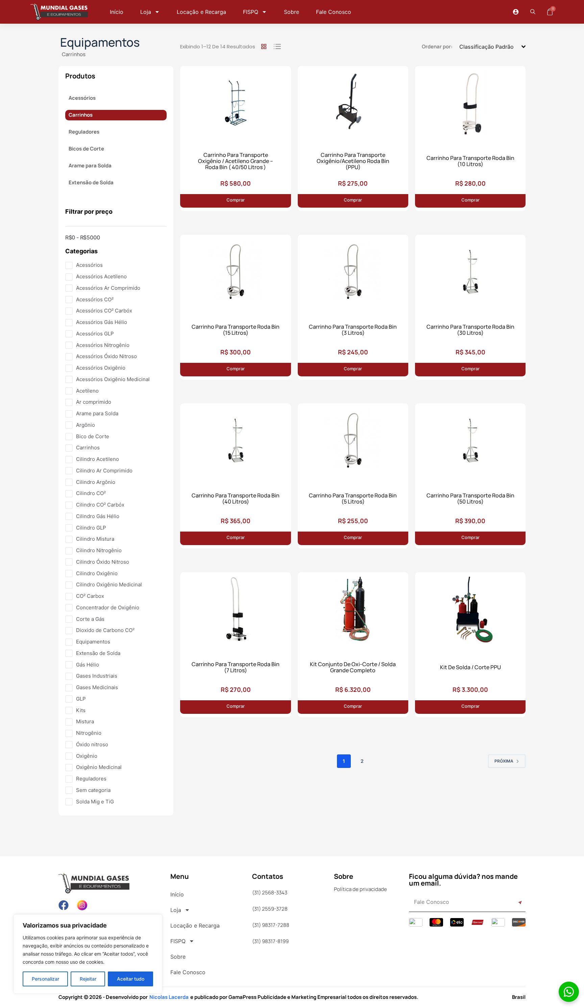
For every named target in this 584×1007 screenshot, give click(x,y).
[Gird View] (263, 46)
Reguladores (84, 131)
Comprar (212, 198)
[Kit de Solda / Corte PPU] (470, 612)
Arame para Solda (90, 165)
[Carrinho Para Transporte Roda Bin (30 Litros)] (470, 274)
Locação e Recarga (201, 11)
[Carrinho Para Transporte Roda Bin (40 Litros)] (235, 443)
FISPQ (250, 11)
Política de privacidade (360, 889)
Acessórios (82, 97)
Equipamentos (100, 42)
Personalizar (45, 979)
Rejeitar (88, 979)
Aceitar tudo (130, 979)
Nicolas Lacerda (169, 997)
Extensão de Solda (91, 182)
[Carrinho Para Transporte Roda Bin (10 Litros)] (470, 105)
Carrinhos (74, 54)
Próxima (503, 761)
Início (116, 11)
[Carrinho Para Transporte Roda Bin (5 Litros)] (353, 443)
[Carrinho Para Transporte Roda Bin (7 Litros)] (235, 612)
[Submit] (514, 903)
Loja (145, 11)
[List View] (277, 46)
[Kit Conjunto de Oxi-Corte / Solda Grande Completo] (353, 612)
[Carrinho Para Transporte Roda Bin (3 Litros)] (353, 274)
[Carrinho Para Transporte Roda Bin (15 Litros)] (235, 274)
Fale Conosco (333, 11)
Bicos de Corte (86, 148)
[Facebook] (63, 905)
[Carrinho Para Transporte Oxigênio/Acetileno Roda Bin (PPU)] (353, 105)
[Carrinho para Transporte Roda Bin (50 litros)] (470, 443)
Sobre (291, 11)
